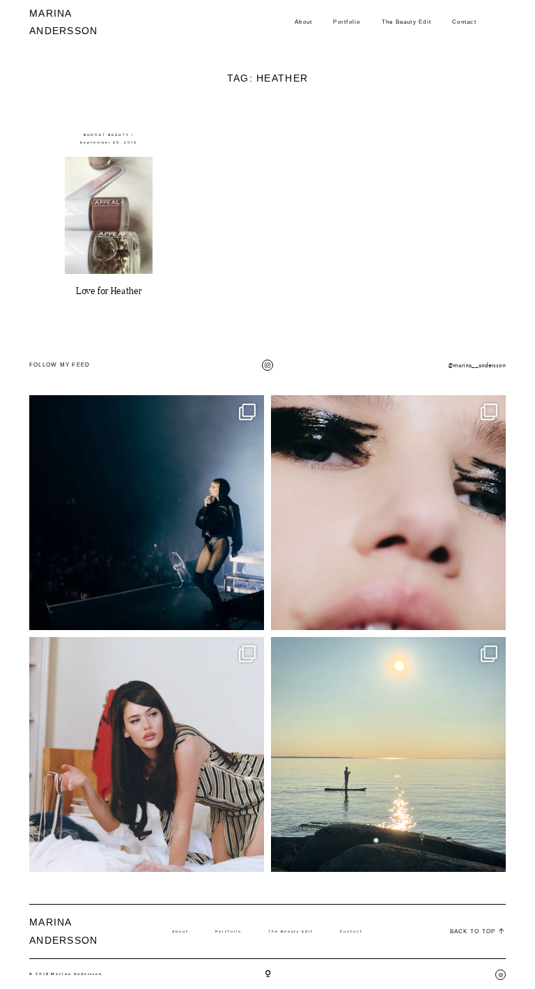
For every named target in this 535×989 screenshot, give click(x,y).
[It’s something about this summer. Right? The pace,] (388, 754)
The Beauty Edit (407, 22)
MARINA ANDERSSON (54, 22)
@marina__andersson (477, 365)
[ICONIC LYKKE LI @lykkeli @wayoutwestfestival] (146, 512)
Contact (464, 22)
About (303, 22)
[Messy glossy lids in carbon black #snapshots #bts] (388, 512)
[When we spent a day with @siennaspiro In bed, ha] (146, 754)
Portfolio (346, 22)
